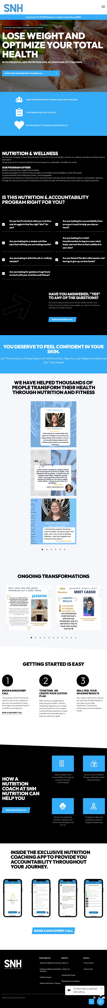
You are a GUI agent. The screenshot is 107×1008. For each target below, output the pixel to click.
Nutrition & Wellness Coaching (50, 963)
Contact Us (66, 969)
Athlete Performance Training (50, 983)
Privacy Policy (89, 963)
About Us (65, 963)
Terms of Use (88, 969)
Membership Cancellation (71, 981)
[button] (42, 549)
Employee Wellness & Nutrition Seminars (50, 970)
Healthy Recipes (45, 977)
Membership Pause (68, 975)
